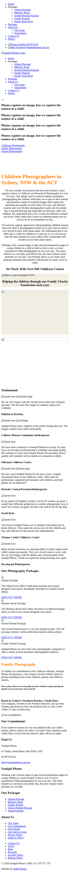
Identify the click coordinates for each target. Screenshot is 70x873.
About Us (13, 27)
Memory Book (21, 12)
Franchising (20, 33)
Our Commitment (17, 826)
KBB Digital (20, 868)
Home (11, 4)
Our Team (19, 30)
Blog (10, 849)
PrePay (11, 39)
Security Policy (15, 855)
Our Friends (14, 829)
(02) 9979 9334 (30, 44)
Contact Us (13, 36)
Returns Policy (15, 857)
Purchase (12, 24)
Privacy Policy (15, 835)
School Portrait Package (26, 15)
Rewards (12, 852)
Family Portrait (22, 18)
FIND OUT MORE (11, 597)
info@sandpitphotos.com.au (34, 47)
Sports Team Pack (23, 21)
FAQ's (11, 846)
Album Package (22, 9)
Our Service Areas (17, 832)
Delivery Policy (16, 837)
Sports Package (16, 810)
